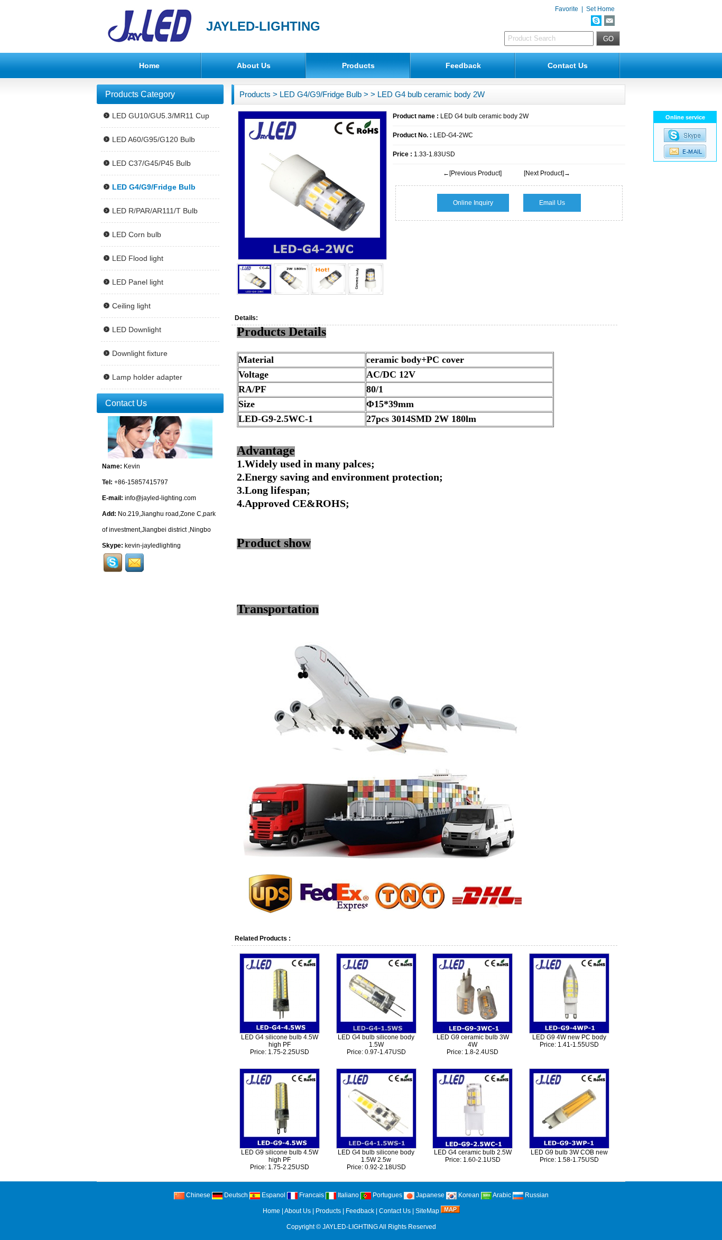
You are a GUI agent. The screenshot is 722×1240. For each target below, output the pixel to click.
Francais (311, 1195)
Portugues (386, 1195)
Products (358, 65)
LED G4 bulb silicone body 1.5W (376, 1041)
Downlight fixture (140, 353)
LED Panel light (137, 282)
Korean (468, 1195)
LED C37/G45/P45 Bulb (151, 163)
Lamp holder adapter (147, 377)
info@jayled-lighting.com (160, 498)
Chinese (197, 1195)
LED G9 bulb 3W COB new (569, 1152)
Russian (536, 1195)
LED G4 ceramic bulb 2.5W (473, 1152)
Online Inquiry (473, 202)
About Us (254, 65)
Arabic (501, 1195)
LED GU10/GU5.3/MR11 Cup (160, 115)
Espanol (272, 1195)
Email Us (552, 202)
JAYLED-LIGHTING (350, 1226)
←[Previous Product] (472, 173)
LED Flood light (137, 258)
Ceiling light (131, 306)
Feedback (463, 65)
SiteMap (427, 1211)
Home (149, 65)
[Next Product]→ (547, 173)
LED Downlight (136, 329)
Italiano (347, 1195)
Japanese (429, 1195)
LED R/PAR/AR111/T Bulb (155, 210)
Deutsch (235, 1195)
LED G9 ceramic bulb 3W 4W (473, 1041)
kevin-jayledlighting (153, 545)
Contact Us (568, 65)
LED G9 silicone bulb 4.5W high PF (279, 1156)
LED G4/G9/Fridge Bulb (321, 94)
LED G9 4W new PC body (569, 1037)
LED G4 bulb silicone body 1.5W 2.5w (376, 1156)
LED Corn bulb (136, 234)
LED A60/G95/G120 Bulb (153, 139)
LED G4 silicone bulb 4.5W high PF (279, 1041)
